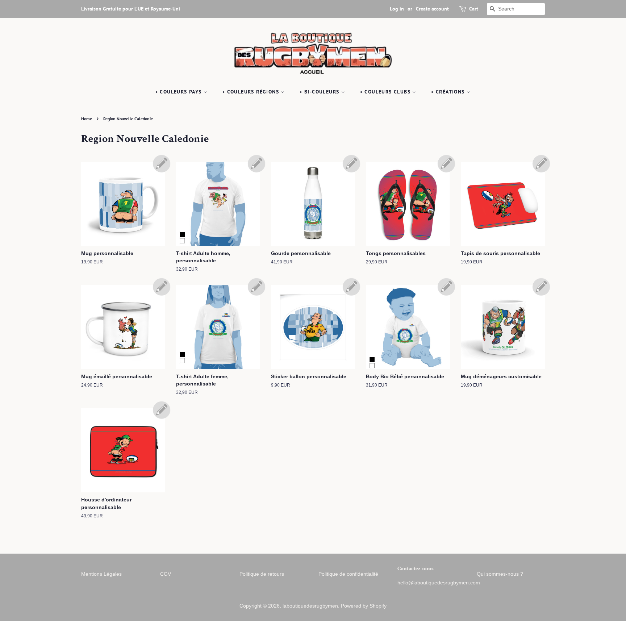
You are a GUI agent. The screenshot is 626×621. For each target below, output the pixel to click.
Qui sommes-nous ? (500, 574)
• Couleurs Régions (251, 91)
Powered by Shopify (364, 606)
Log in (397, 8)
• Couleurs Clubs (386, 91)
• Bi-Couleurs (320, 91)
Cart (473, 8)
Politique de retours (261, 574)
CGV (165, 574)
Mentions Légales (101, 574)
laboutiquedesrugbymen (310, 606)
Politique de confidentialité (348, 574)
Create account (432, 8)
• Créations (449, 91)
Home (86, 118)
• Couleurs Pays (179, 91)
